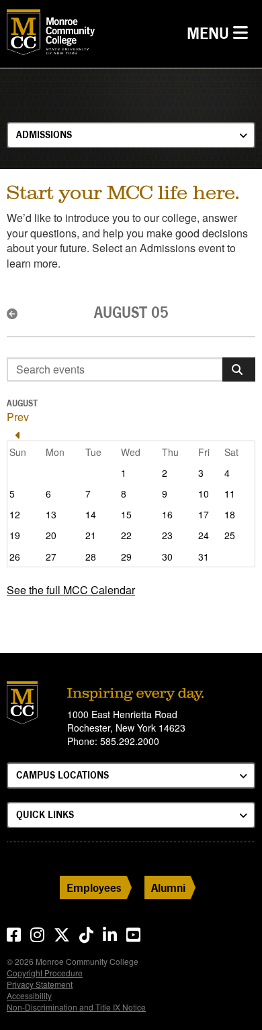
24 (203, 535)
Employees (94, 887)
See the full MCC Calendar (71, 589)
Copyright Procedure (45, 972)
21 (90, 535)
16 (167, 514)
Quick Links (45, 814)
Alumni (168, 887)
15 (126, 514)
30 (167, 556)
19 (14, 535)
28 (90, 556)
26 (14, 556)
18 (229, 514)
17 (203, 514)
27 (51, 556)
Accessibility (29, 995)
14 (90, 514)
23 (167, 535)
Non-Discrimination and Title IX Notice (76, 1007)
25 (229, 535)
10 (203, 493)
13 (51, 514)
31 (203, 556)
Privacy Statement (40, 984)
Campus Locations (62, 774)
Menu (220, 33)
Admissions (44, 134)
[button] (13, 314)
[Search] (238, 369)
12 (14, 514)
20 (51, 535)
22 (126, 535)
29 (126, 556)
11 (229, 493)
